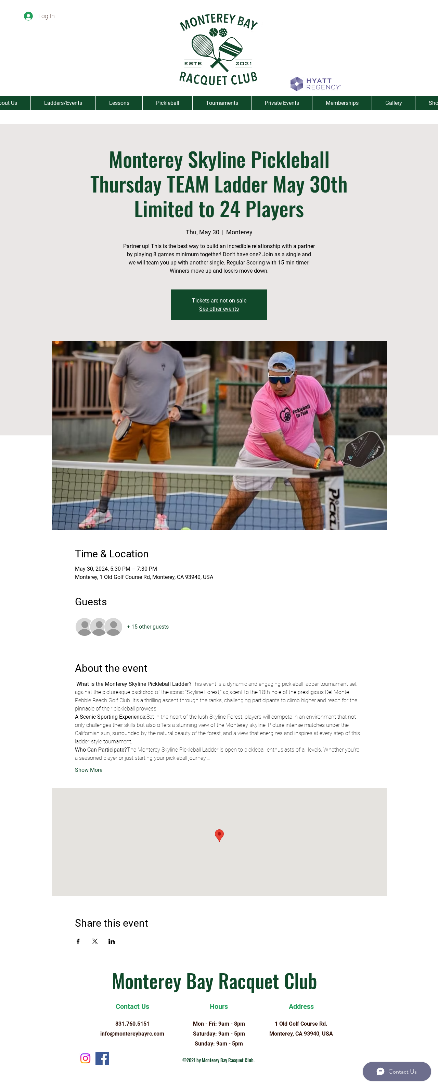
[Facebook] (102, 1058)
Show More (88, 770)
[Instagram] (85, 1058)
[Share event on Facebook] (78, 941)
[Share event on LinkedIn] (111, 941)
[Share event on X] (95, 941)
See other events (219, 309)
